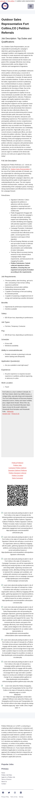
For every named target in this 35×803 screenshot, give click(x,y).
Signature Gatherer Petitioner (17, 470)
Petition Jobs (17, 465)
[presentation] (31, 6)
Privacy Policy (5, 797)
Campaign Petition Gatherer (17, 468)
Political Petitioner (17, 463)
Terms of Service (6, 779)
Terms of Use (13, 797)
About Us (4, 781)
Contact (3, 783)
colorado (3, 1)
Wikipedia (10, 411)
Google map (6, 413)
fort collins (11, 1)
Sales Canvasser (17, 478)
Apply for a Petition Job (8, 777)
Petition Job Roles (6, 775)
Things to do (15, 413)
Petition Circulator (17, 475)
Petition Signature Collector (17, 473)
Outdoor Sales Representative (20, 169)
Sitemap (21, 797)
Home (3, 773)
